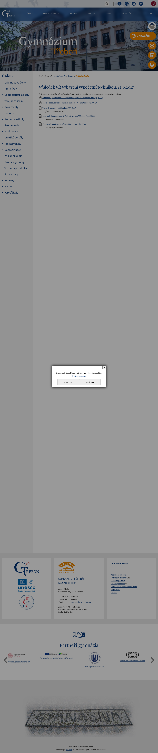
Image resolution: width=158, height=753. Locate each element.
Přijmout (68, 382)
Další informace (79, 376)
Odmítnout (90, 382)
